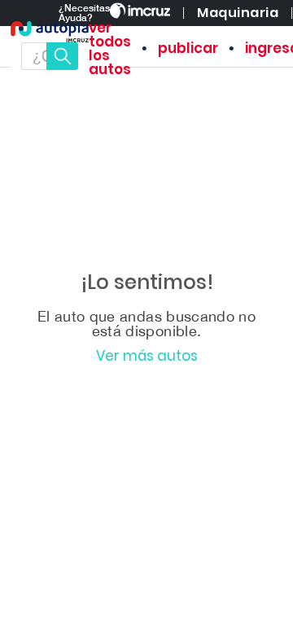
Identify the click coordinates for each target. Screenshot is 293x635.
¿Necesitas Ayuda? (84, 13)
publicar (188, 48)
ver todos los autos (110, 49)
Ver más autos (147, 356)
